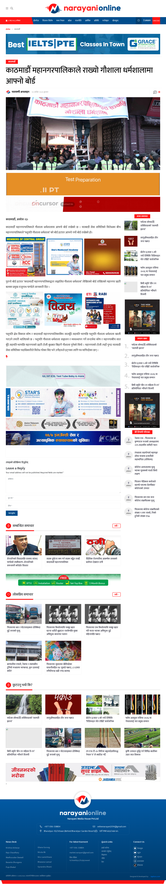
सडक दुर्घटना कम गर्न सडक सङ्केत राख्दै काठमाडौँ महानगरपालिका (63, 560)
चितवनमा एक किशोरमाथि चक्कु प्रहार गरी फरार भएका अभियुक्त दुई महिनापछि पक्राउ (102, 630)
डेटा (102, 862)
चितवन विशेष (47, 20)
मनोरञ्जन (105, 20)
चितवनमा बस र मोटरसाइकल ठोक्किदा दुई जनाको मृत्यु (23, 629)
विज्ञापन (104, 855)
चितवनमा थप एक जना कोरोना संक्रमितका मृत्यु (144, 499)
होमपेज (36, 20)
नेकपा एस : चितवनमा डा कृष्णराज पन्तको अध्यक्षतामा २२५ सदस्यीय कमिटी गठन (147, 441)
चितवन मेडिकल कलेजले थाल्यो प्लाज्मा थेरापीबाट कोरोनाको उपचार (145, 485)
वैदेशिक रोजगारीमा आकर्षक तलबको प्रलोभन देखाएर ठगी (101, 560)
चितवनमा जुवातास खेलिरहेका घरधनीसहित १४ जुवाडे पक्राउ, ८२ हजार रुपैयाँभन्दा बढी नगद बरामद (63, 667)
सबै (116, 526)
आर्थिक (88, 20)
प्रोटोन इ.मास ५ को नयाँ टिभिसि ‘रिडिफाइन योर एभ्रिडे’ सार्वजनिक (150, 255)
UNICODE (156, 20)
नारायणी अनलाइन (20, 92)
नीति (103, 858)
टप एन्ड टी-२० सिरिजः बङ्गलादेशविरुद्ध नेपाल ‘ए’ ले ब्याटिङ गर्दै (102, 753)
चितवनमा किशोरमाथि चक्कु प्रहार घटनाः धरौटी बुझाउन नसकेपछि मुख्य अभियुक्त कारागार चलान (62, 630)
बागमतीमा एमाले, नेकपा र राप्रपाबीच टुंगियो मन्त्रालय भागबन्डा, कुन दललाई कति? (23, 667)
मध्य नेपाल (60, 20)
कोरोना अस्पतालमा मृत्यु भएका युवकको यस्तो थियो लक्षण (146, 470)
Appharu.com (155, 876)
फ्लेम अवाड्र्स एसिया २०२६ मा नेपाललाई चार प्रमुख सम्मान (149, 271)
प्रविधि (96, 20)
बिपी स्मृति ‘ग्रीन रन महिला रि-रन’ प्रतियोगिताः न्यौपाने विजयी (148, 288)
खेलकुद (115, 20)
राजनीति (78, 20)
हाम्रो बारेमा (105, 847)
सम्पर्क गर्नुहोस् (106, 851)
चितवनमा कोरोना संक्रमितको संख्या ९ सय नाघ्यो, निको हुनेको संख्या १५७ (147, 512)
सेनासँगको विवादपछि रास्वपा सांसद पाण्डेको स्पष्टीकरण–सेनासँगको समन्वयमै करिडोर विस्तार (22, 562)
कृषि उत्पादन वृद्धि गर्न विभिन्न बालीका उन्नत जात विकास (141, 753)
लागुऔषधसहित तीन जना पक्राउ (149, 239)
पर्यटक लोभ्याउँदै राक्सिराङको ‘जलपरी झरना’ (149, 225)
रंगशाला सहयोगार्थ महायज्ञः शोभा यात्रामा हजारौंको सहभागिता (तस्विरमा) (146, 456)
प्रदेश (70, 20)
